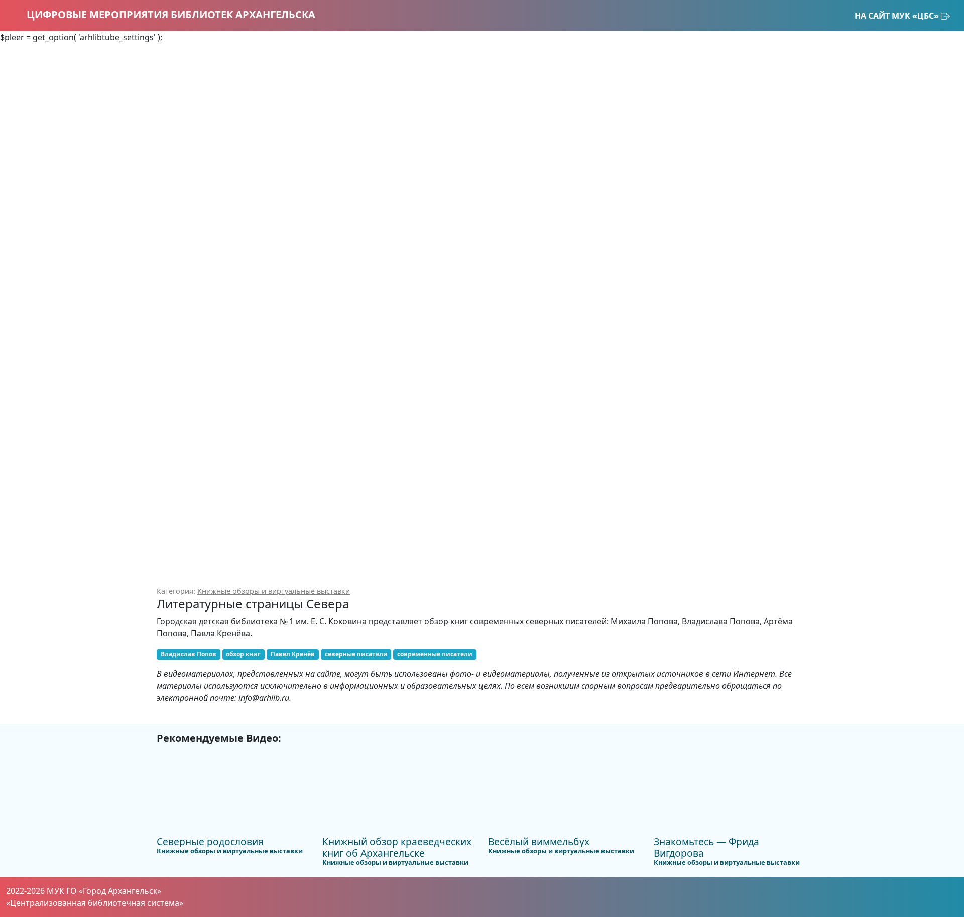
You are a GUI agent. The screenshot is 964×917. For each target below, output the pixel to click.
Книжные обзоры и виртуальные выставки (273, 591)
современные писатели (434, 654)
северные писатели (356, 654)
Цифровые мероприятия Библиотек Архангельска (169, 14)
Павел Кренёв (293, 654)
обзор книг (243, 654)
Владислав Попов (188, 654)
